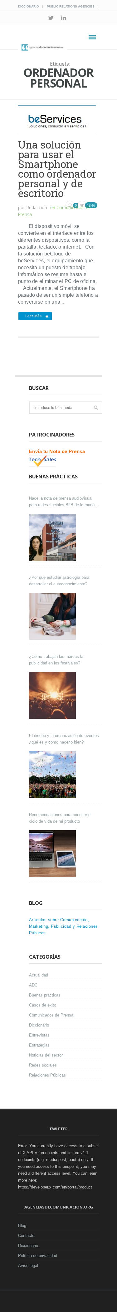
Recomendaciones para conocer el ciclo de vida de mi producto (60, 818)
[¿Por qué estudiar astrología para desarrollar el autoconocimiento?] (53, 616)
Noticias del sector (46, 1055)
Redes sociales (43, 1065)
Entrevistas (39, 1035)
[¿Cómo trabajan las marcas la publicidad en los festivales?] (53, 695)
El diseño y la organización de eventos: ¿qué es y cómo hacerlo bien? (64, 738)
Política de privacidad (37, 1255)
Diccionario (28, 6)
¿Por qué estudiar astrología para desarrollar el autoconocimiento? (59, 580)
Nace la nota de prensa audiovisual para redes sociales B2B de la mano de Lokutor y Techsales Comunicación (64, 502)
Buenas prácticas (45, 995)
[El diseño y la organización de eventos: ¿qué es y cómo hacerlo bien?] (53, 774)
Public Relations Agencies (71, 6)
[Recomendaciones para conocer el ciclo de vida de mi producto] (53, 854)
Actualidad (38, 975)
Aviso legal (28, 1265)
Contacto (26, 1235)
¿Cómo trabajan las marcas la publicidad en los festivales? (56, 659)
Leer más (33, 316)
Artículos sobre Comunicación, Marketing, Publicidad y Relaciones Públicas (63, 926)
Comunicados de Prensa (51, 1015)
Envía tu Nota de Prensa (57, 451)
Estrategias (39, 1045)
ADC (33, 985)
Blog (22, 1225)
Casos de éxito (42, 1005)
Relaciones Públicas (47, 1075)
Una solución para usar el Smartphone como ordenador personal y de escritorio (57, 169)
